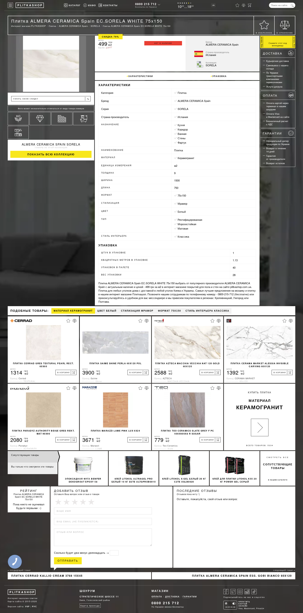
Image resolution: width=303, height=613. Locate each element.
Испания (183, 117)
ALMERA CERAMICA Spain (194, 101)
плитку (251, 290)
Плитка (182, 93)
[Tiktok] (254, 591)
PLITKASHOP (22, 592)
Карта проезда (90, 605)
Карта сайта (15, 601)
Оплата (270, 95)
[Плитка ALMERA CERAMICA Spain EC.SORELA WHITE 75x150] (51, 64)
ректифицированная (190, 219)
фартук (182, 142)
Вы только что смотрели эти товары (32, 466)
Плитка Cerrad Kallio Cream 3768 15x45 (47, 576)
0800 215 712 (146, 4)
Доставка (272, 53)
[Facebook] (226, 591)
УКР (27, 606)
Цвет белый (106, 310)
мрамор (182, 203)
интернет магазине (175, 287)
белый (182, 211)
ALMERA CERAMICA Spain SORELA (51, 144)
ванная (182, 134)
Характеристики (140, 76)
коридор (183, 129)
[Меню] (10, 5)
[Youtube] (240, 591)
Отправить (68, 560)
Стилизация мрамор (137, 310)
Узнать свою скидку (51, 98)
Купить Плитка (259, 401)
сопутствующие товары (277, 466)
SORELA (183, 109)
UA (213, 5)
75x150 (182, 195)
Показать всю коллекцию (51, 154)
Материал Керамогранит (73, 310)
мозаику (240, 290)
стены (182, 138)
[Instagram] (247, 591)
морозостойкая (187, 224)
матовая (183, 228)
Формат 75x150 (169, 310)
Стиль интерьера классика (207, 310)
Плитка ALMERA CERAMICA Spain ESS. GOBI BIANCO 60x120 (242, 576)
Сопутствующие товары (25, 455)
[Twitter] (233, 591)
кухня (181, 125)
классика (183, 236)
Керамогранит (186, 158)
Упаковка (219, 76)
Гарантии (272, 133)
